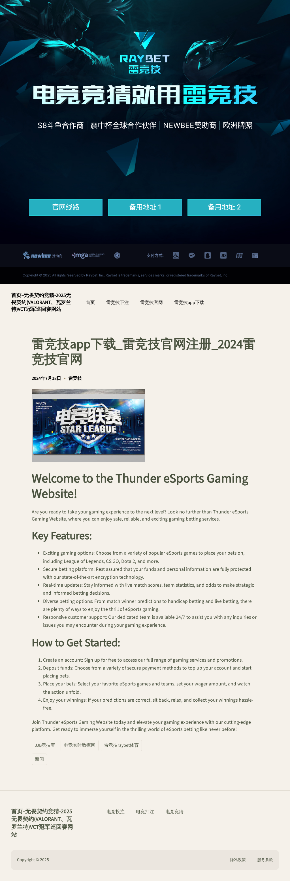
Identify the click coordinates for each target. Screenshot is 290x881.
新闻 (39, 759)
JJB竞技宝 (45, 745)
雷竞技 (75, 378)
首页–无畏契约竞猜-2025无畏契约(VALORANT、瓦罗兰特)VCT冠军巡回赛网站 (41, 302)
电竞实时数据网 (79, 745)
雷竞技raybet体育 (121, 745)
